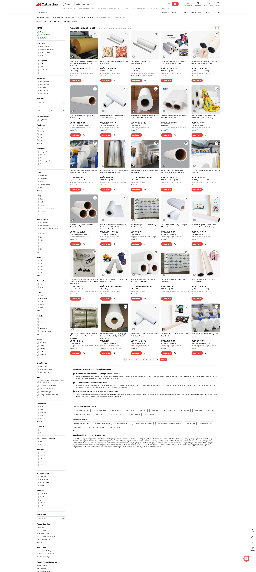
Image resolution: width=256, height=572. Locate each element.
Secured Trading (70, 21)
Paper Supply (124, 8)
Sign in (218, 5)
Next (162, 359)
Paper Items (146, 8)
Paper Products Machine (82, 414)
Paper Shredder (42, 568)
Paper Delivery (129, 410)
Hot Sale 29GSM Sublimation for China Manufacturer (114, 62)
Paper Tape (142, 410)
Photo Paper (163, 8)
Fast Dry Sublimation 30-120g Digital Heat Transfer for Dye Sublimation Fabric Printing (113, 336)
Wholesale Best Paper (122, 423)
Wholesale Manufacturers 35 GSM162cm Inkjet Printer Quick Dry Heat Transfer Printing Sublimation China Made (114, 227)
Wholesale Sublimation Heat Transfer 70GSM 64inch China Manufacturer (174, 117)
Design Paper (116, 410)
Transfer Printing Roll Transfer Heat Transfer (144, 226)
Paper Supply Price (206, 423)
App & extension (196, 12)
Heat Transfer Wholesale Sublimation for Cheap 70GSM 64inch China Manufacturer (145, 117)
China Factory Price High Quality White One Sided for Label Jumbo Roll (83, 63)
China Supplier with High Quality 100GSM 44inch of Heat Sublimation (204, 62)
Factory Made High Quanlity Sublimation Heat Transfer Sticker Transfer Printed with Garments (84, 281)
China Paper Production (81, 410)
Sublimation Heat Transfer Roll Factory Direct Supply (175, 280)
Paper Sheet (155, 410)
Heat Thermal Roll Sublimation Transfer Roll (206, 171)
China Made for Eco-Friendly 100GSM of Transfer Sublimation (112, 117)
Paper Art (116, 8)
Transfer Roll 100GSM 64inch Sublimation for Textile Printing (172, 171)
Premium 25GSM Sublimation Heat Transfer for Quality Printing (83, 171)
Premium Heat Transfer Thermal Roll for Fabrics (205, 335)
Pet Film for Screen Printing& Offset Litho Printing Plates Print (114, 171)
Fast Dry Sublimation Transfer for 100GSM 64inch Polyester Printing (204, 117)
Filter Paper (211, 410)
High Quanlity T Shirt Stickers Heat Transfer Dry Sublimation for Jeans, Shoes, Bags (83, 336)
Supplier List (55, 21)
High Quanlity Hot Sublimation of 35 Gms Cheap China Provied (144, 280)
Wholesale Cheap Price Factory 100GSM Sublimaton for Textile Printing (204, 226)
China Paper (154, 8)
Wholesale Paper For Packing (143, 423)
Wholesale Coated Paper (81, 423)
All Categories (43, 12)
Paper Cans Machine (114, 414)
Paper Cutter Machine (133, 414)
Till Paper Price (78, 427)
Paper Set (139, 8)
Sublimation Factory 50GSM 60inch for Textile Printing (175, 335)
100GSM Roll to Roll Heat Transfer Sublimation (141, 62)
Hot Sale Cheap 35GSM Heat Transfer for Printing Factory (114, 280)
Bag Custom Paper (170, 410)
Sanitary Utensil (42, 565)
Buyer (174, 12)
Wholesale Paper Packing (102, 423)
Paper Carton (198, 410)
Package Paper (150, 414)
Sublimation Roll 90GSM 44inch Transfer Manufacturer (81, 226)
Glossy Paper (185, 410)
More (74, 431)
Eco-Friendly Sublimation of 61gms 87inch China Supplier (174, 226)
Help (184, 12)
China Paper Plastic (100, 410)
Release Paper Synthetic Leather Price (168, 423)
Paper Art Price (190, 423)
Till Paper (132, 8)
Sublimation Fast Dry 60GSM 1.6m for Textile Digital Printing (144, 335)
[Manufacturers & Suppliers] (47, 4)
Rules (218, 12)
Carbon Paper (99, 414)
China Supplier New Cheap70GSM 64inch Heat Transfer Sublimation (173, 62)
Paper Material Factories (96, 427)
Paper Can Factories (115, 427)
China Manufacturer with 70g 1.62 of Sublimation (81, 117)
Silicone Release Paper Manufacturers (84, 8)
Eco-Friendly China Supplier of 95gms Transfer (203, 280)
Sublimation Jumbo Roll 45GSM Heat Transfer (144, 171)
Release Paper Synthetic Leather (104, 8)
